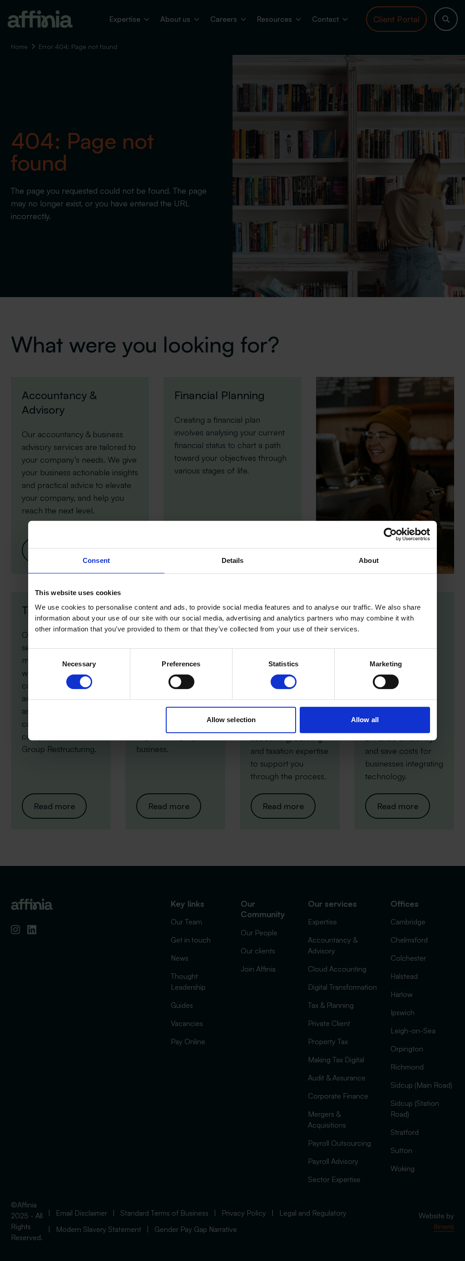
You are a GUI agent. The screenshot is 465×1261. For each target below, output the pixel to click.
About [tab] (369, 560)
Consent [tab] (96, 560)
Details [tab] (233, 560)
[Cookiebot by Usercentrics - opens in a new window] (390, 534)
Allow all (365, 719)
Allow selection (231, 719)
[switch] (181, 681)
